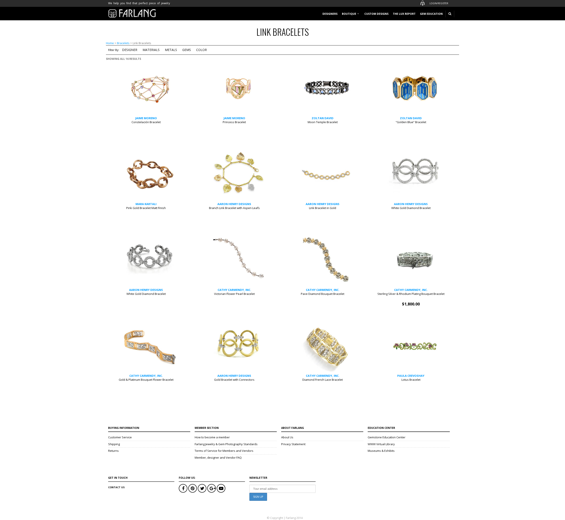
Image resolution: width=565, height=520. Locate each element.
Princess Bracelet (234, 122)
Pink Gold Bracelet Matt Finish (146, 208)
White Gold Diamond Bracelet (411, 208)
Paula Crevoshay (410, 376)
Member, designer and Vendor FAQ (218, 458)
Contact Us (116, 487)
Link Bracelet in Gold (322, 208)
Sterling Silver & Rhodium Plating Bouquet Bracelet (410, 294)
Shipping (114, 444)
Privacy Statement (293, 444)
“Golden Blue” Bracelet (411, 122)
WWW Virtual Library (381, 444)
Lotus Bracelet (410, 380)
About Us (287, 437)
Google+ (211, 488)
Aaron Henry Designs (234, 204)
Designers (329, 14)
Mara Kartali (146, 204)
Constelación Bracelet (146, 122)
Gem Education (431, 14)
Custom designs (376, 14)
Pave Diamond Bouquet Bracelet (322, 294)
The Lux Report (404, 14)
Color (201, 50)
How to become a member (212, 437)
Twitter (202, 488)
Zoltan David (322, 118)
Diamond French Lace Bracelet (322, 380)
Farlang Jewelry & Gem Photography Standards (226, 444)
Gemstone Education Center (386, 437)
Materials (151, 50)
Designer (129, 50)
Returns (113, 451)
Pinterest (192, 488)
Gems (186, 50)
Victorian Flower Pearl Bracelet (234, 294)
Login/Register (438, 3)
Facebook (183, 488)
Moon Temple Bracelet (323, 122)
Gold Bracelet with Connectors (234, 380)
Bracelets (123, 43)
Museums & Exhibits (381, 451)
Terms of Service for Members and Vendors (224, 451)
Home (110, 43)
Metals (171, 50)
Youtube (221, 488)
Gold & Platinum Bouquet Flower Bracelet (146, 380)
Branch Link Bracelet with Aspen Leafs (234, 208)
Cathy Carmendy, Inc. (234, 290)
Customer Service (120, 437)
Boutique (349, 14)
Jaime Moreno (146, 118)
